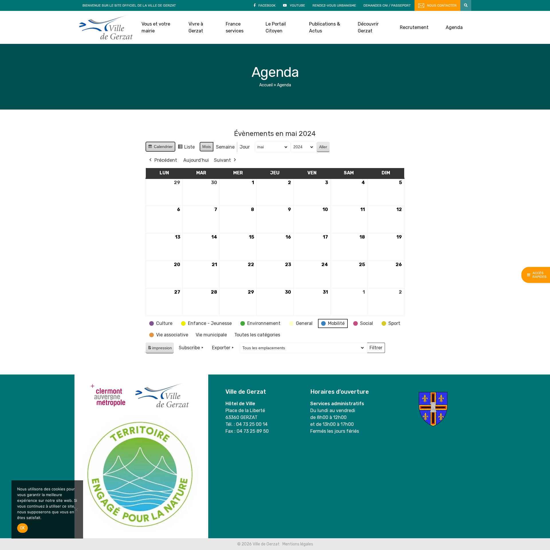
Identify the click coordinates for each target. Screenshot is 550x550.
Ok (22, 528)
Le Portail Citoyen (276, 27)
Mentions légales (297, 544)
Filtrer (375, 349)
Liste (186, 148)
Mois (206, 146)
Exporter (221, 347)
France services (234, 27)
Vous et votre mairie (156, 27)
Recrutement (414, 27)
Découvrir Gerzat (368, 27)
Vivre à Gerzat (195, 27)
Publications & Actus (324, 27)
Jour (245, 147)
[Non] (76, 509)
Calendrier (160, 148)
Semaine (225, 147)
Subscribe (189, 347)
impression (159, 349)
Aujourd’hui (196, 160)
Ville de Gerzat (106, 27)
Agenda (454, 27)
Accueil (266, 85)
